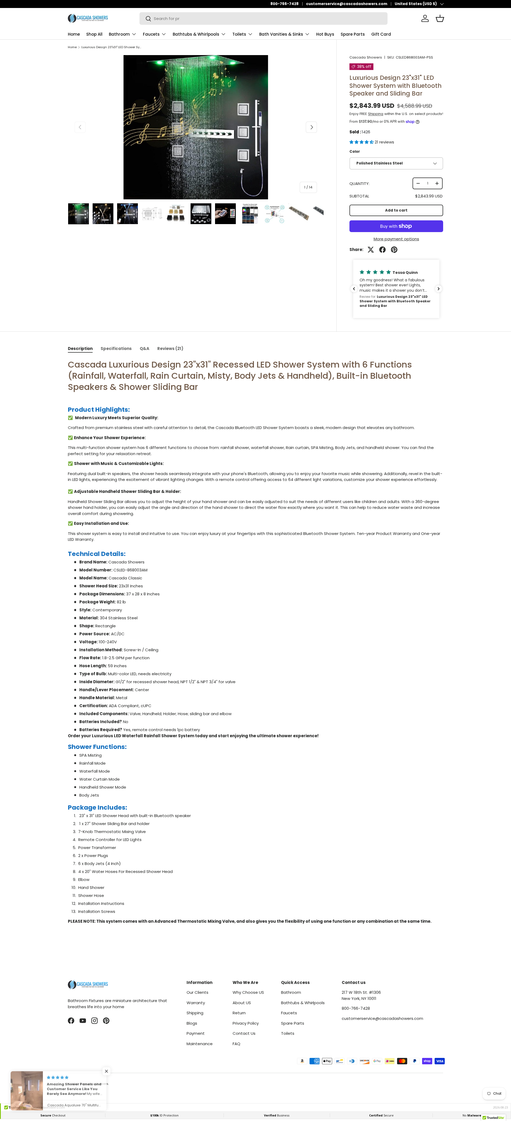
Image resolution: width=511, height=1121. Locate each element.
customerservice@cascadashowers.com (346, 3)
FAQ (236, 1043)
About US (242, 1002)
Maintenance (200, 1043)
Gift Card (381, 34)
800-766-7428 (284, 3)
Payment (196, 1033)
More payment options (396, 239)
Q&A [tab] (144, 348)
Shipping (375, 113)
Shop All (94, 34)
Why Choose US (248, 992)
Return (239, 1013)
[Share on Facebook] (382, 249)
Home (74, 34)
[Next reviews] (438, 288)
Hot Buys (325, 34)
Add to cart (396, 210)
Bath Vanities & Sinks (281, 34)
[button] (362, 142)
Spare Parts (353, 34)
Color (354, 151)
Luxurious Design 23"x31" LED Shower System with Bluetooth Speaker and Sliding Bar (111, 47)
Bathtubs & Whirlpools (196, 34)
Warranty (196, 1002)
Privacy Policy (246, 1023)
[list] (195, 127)
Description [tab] (80, 348)
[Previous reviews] (354, 288)
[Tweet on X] (371, 249)
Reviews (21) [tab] (170, 348)
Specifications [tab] (116, 348)
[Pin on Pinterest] (394, 249)
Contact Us (244, 1033)
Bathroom (119, 34)
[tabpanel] (255, 644)
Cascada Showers (365, 57)
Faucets (151, 34)
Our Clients (197, 992)
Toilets (239, 34)
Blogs (192, 1023)
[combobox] (263, 18)
